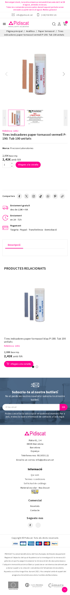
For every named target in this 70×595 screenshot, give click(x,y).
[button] (64, 74)
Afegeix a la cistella (28, 164)
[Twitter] (26, 196)
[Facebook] (19, 196)
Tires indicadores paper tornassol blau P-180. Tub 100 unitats (35, 340)
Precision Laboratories (22, 148)
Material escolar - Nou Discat (35, 488)
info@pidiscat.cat (24, 15)
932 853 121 (43, 455)
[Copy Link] (62, 196)
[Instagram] (33, 196)
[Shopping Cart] (65, 24)
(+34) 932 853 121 (49, 15)
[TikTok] (41, 196)
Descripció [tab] (14, 245)
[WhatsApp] (48, 196)
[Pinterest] (55, 196)
